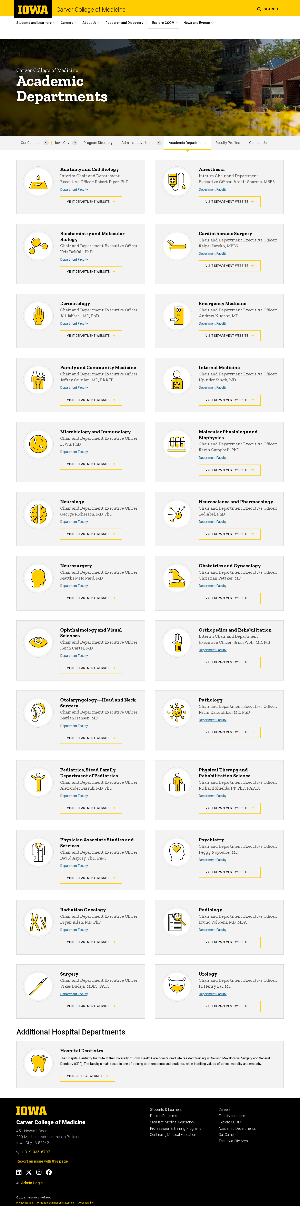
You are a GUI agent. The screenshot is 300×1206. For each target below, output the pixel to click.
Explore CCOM (230, 1122)
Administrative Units (137, 143)
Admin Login (32, 1183)
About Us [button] (89, 23)
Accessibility (85, 1202)
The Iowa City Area (233, 1141)
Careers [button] (67, 23)
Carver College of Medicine (91, 10)
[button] (267, 8)
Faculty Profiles (228, 143)
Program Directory (97, 143)
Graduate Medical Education (172, 1122)
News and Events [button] (196, 23)
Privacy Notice (24, 1202)
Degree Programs (163, 1116)
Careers (225, 1110)
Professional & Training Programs (175, 1128)
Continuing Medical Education (173, 1135)
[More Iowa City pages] (75, 143)
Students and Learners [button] (34, 23)
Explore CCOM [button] (163, 23)
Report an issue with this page (42, 1161)
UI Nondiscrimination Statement (55, 1202)
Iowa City (62, 143)
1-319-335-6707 (35, 1152)
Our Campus (31, 143)
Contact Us (258, 143)
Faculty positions (232, 1116)
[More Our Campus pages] (46, 143)
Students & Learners (166, 1110)
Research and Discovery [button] (124, 23)
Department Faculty (74, 189)
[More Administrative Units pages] (159, 143)
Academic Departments (188, 143)
